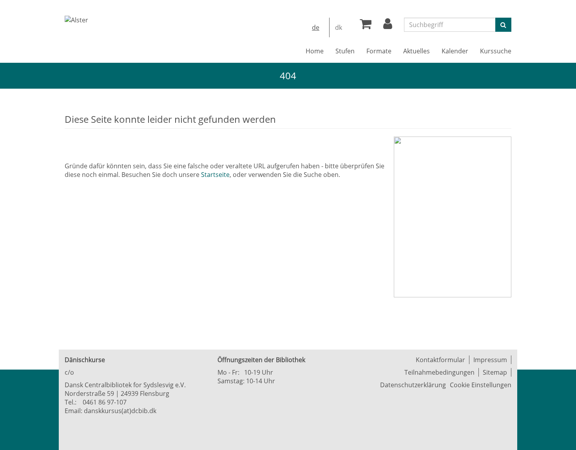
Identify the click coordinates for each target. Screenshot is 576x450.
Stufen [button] (345, 51)
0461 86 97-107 (105, 402)
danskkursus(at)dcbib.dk (120, 410)
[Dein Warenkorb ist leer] (365, 26)
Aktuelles (416, 51)
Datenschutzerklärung (413, 385)
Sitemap (495, 372)
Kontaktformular (440, 359)
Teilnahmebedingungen (439, 372)
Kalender (455, 51)
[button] (387, 26)
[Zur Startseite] (76, 20)
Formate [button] (378, 51)
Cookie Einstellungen (480, 385)
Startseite (215, 174)
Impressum (490, 359)
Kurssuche (495, 51)
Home (315, 51)
